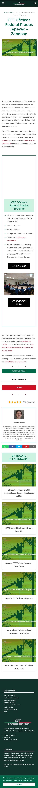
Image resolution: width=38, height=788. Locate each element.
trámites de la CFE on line (15, 362)
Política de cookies (9, 735)
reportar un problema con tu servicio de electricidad (18, 347)
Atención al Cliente (9, 702)
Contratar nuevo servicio (11, 698)
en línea (5, 140)
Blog (5, 711)
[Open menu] (3, 3)
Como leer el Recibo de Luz (12, 705)
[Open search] (35, 3)
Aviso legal (7, 737)
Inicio (6, 12)
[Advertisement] (19, 77)
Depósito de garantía (10, 709)
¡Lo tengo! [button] (19, 784)
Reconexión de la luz (10, 700)
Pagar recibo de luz (9, 695)
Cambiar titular (8, 707)
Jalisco (11, 12)
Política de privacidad (10, 739)
